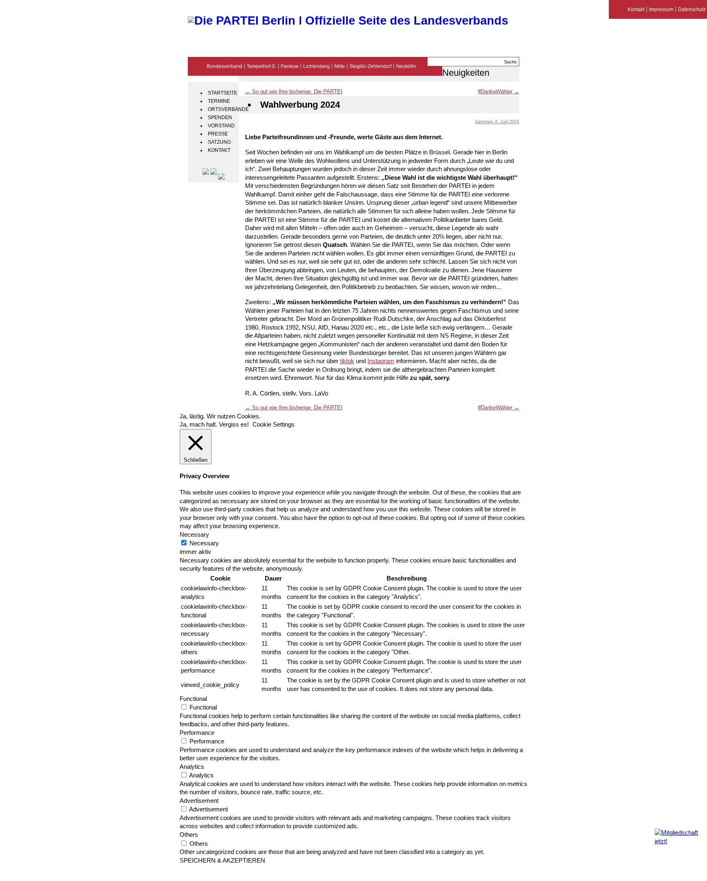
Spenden (220, 117)
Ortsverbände (222, 109)
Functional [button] (193, 699)
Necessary (204, 543)
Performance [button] (197, 733)
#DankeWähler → (498, 91)
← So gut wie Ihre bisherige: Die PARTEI (293, 91)
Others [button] (189, 834)
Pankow (290, 66)
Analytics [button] (192, 767)
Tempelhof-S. (261, 66)
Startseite (222, 93)
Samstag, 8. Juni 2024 (497, 121)
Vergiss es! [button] (234, 424)
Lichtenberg (316, 66)
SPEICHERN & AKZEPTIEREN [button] (222, 860)
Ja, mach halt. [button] (198, 424)
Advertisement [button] (199, 800)
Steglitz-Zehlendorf (370, 66)
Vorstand (221, 126)
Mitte (339, 66)
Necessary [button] (194, 534)
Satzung (219, 142)
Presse (218, 134)
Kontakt (219, 150)
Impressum (661, 9)
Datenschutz (692, 9)
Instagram (380, 361)
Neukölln (406, 66)
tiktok (347, 361)
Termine (219, 101)
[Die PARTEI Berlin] (348, 20)
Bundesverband (224, 66)
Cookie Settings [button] (273, 424)
